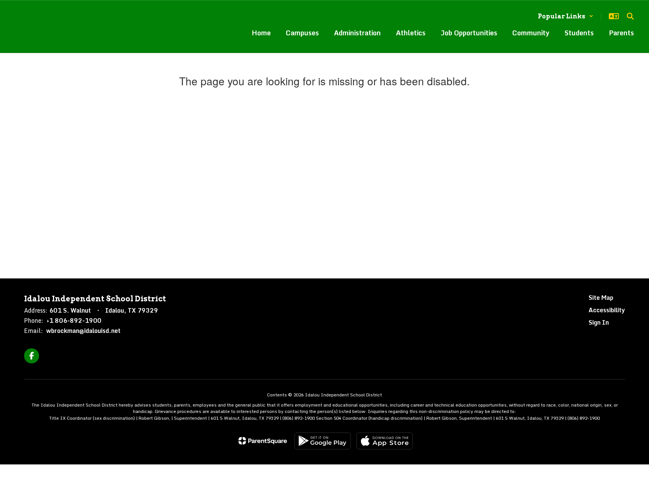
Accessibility (607, 310)
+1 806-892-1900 (74, 320)
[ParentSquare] (263, 440)
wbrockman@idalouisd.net (83, 331)
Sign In (599, 322)
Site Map (601, 297)
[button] (565, 16)
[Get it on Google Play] (322, 440)
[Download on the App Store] (384, 440)
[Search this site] (630, 16)
